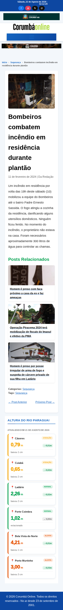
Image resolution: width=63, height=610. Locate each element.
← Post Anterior (17, 402)
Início (4, 62)
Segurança (15, 62)
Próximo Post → (45, 402)
